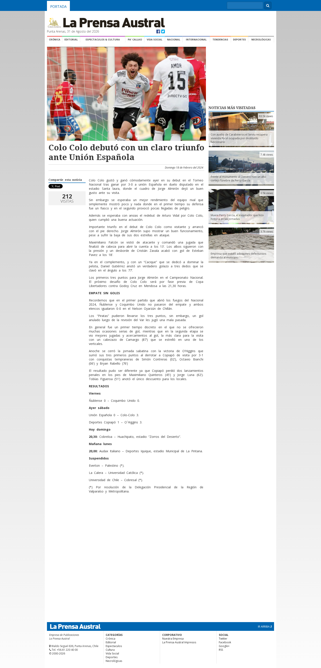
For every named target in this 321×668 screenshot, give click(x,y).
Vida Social (154, 39)
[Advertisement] (125, 511)
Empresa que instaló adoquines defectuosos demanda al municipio (238, 255)
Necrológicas (261, 39)
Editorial (71, 39)
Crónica (54, 39)
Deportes (239, 39)
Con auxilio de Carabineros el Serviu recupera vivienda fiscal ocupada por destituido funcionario (239, 138)
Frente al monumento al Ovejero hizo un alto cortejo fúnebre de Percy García (238, 178)
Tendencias (220, 39)
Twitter (223, 638)
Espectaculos (114, 646)
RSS (221, 650)
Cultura (110, 650)
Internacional (196, 39)
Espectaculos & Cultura (103, 39)
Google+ (224, 646)
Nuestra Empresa (173, 638)
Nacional (173, 39)
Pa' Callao (135, 39)
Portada (58, 6)
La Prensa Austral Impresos (179, 642)
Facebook (225, 642)
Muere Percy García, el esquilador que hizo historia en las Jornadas (237, 217)
